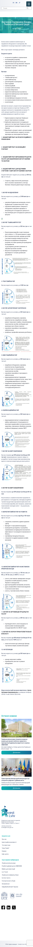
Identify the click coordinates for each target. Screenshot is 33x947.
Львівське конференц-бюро (10, 875)
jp (19, 2)
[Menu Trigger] (28, 3)
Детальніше (16, 752)
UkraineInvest (6, 884)
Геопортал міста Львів (8, 881)
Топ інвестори (6, 845)
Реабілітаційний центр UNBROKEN (12, 866)
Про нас (4, 839)
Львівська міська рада (8, 863)
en (13, 2)
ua (16, 2)
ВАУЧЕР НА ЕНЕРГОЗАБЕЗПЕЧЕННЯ (13, 488)
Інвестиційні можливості (9, 842)
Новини (4, 851)
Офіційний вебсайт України (10, 887)
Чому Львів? (5, 848)
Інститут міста (6, 878)
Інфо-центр (5, 854)
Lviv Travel (5, 872)
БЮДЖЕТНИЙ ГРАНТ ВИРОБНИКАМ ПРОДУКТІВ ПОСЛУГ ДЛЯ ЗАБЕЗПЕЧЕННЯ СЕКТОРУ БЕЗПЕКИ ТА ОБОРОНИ (16, 159)
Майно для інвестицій (8, 869)
